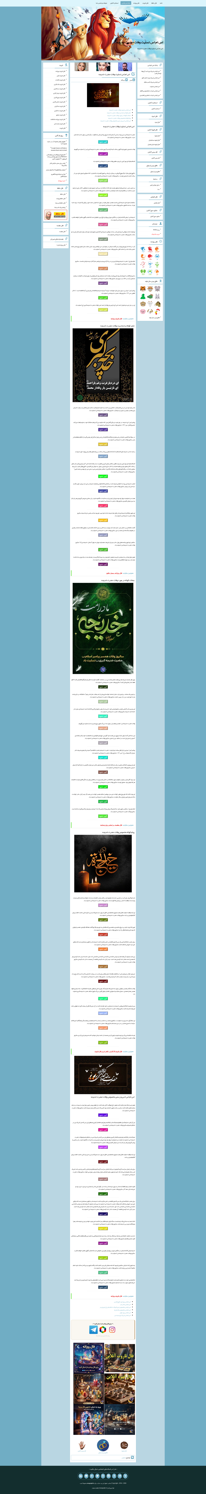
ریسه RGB (156, 229)
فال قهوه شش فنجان (154, 144)
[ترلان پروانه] (103, 67)
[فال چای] (119, 1419)
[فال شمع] (88, 1389)
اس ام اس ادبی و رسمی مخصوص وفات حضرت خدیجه (115, 120)
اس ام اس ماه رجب (125, 1304)
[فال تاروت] (119, 1358)
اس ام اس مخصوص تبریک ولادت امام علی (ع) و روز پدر (115, 1307)
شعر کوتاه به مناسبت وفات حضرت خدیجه (119, 112)
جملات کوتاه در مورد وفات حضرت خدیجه (119, 115)
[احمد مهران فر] (125, 67)
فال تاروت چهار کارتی (59, 92)
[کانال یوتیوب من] (86, 1476)
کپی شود (103, 142)
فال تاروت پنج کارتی (59, 97)
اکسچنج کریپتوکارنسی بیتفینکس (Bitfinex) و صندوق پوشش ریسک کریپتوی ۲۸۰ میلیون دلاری (57, 156)
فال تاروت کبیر (61, 75)
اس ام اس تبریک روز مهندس (122, 1315)
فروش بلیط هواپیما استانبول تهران (55, 169)
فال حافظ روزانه (60, 198)
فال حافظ (154, 3)
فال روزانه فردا (61, 244)
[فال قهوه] (119, 1389)
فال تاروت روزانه (60, 71)
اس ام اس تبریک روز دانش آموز (151, 77)
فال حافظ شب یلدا (60, 202)
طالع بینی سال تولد (154, 317)
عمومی (124, 1457)
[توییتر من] (97, 1476)
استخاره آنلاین (114, 3)
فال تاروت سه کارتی (59, 88)
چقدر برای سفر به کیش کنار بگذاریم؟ (58, 164)
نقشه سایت (95, 1487)
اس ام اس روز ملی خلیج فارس (122, 1301)
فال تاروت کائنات (60, 79)
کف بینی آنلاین (155, 157)
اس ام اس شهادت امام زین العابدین (150, 95)
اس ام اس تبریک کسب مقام (152, 82)
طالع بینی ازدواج (155, 171)
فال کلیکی (157, 202)
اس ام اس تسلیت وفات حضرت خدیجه (139, 42)
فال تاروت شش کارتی (59, 101)
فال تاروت (145, 3)
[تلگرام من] (120, 1476)
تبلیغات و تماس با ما (101, 3)
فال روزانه (136, 3)
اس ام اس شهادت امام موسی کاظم (150, 90)
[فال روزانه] (88, 1358)
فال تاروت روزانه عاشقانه (58, 119)
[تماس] (103, 1476)
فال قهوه (157, 135)
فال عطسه (62, 231)
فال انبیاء (157, 122)
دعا (159, 189)
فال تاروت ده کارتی (59, 110)
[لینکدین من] (81, 1476)
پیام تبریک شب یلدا (59, 207)
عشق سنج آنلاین (155, 216)
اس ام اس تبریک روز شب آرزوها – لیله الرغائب (151, 72)
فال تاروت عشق (60, 114)
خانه (161, 3)
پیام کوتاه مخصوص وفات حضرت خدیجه (119, 118)
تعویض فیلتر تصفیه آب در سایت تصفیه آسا (57, 142)
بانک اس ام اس (126, 3)
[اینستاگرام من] (108, 1476)
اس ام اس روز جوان (125, 1312)
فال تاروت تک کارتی (59, 84)
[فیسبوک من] (114, 1476)
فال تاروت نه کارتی (60, 106)
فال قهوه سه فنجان (154, 139)
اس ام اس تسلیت (155, 86)
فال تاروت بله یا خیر (59, 123)
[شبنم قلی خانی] (82, 67)
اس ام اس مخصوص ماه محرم (122, 1309)
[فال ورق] (88, 1419)
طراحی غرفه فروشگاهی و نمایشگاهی (59, 175)
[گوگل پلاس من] (92, 1476)
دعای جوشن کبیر (155, 184)
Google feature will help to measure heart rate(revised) (59, 149)
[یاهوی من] (125, 1476)
